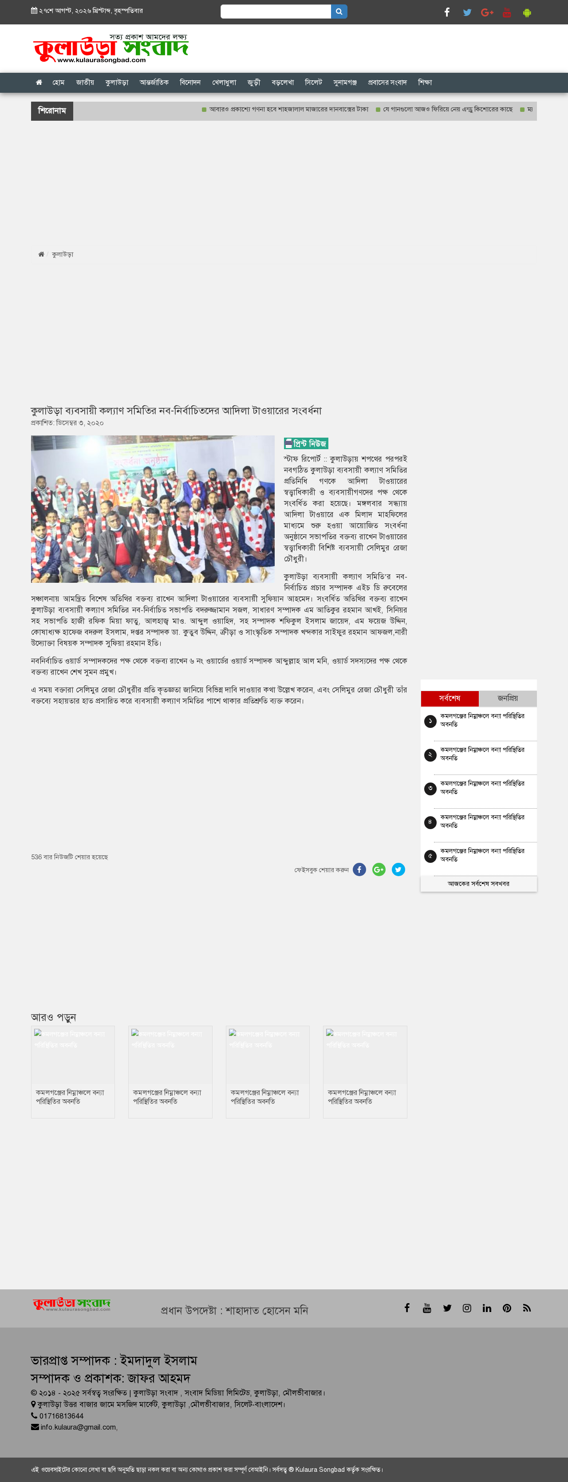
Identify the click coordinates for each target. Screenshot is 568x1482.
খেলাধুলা (224, 82)
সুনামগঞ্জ (345, 82)
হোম (58, 82)
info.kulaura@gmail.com (78, 1427)
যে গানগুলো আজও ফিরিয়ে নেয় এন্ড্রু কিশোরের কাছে (427, 109)
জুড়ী (254, 82)
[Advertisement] (266, 183)
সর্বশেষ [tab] (450, 698)
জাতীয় (85, 82)
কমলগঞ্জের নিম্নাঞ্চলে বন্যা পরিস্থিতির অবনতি (70, 1097)
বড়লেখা (283, 82)
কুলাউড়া (117, 82)
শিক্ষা (425, 82)
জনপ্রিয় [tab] (508, 698)
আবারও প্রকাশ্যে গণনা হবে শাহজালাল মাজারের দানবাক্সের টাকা (268, 109)
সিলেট (313, 82)
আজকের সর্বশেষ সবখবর (478, 884)
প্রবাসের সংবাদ (387, 82)
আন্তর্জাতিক (154, 82)
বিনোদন (190, 82)
